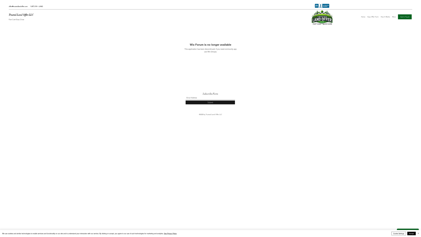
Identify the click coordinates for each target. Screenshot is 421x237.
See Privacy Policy (170, 233)
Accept (411, 233)
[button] (405, 16)
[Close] (418, 233)
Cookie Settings (398, 233)
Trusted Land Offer (18, 14)
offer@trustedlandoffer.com (18, 6)
